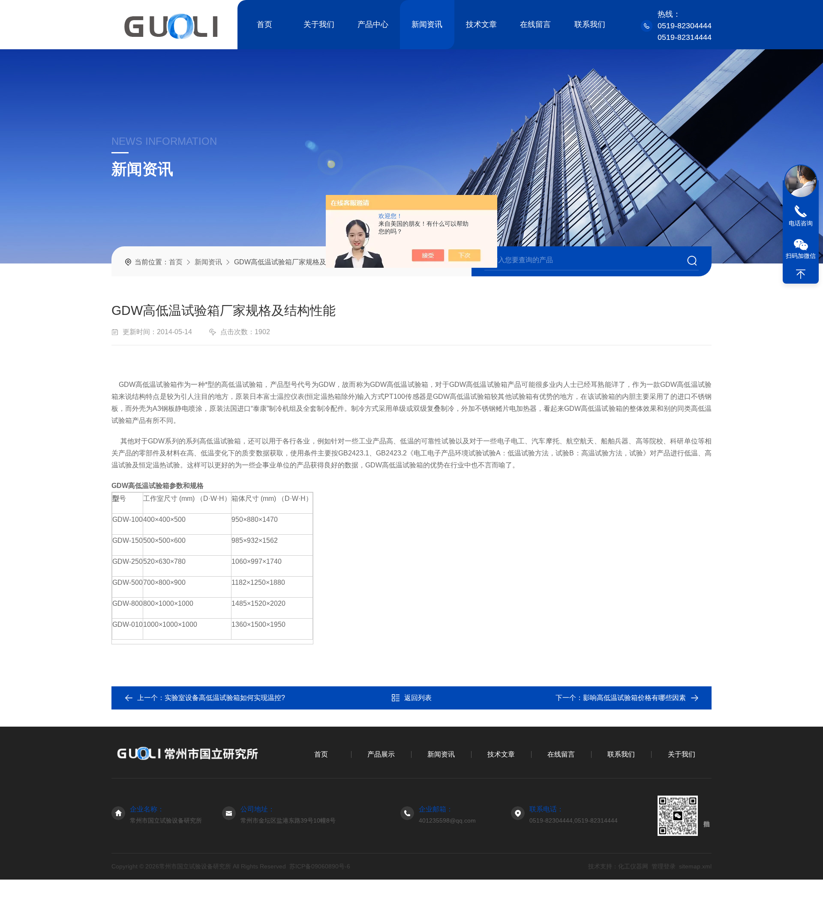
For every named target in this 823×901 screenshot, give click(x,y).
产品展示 (381, 754)
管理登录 (664, 866)
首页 (264, 24)
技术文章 (481, 24)
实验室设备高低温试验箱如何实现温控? (225, 697)
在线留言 (535, 24)
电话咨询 (801, 223)
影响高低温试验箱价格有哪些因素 (634, 697)
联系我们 (589, 24)
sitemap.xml (695, 866)
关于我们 (318, 24)
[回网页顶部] (801, 274)
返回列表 (418, 697)
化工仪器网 (633, 866)
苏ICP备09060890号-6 (319, 866)
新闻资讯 (427, 24)
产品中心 (372, 24)
